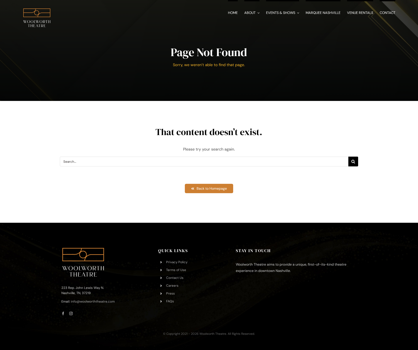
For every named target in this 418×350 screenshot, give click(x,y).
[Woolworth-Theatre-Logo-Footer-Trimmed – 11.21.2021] (83, 249)
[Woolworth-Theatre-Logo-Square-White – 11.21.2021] (37, 6)
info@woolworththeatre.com (93, 301)
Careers (172, 285)
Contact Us (175, 278)
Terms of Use (176, 270)
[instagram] (71, 313)
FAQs (170, 301)
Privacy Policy (176, 262)
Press (170, 293)
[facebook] (63, 313)
